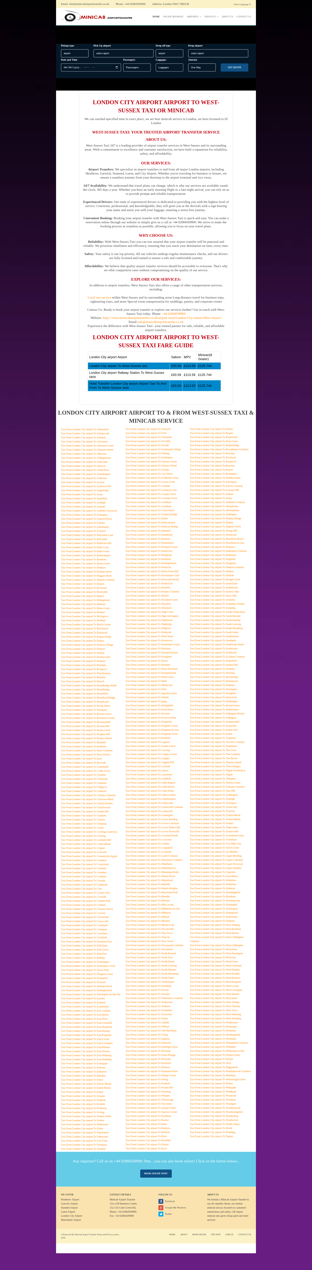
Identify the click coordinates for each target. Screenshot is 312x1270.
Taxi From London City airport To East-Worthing (86, 1059)
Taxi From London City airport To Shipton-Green (215, 526)
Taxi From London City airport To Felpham (83, 1100)
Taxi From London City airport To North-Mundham (152, 973)
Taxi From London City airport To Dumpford (84, 978)
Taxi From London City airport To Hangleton (148, 555)
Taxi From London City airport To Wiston (211, 1083)
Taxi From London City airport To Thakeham (213, 746)
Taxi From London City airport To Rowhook (213, 457)
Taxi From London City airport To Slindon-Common (217, 567)
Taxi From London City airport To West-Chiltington (216, 945)
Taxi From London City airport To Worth (211, 1128)
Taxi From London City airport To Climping (83, 823)
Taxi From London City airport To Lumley (147, 843)
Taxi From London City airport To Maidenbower (150, 868)
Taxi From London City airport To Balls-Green (85, 551)
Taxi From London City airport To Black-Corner (86, 624)
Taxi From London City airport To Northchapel (149, 981)
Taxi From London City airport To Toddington (214, 794)
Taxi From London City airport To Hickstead (148, 607)
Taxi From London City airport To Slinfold (212, 575)
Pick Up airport (102, 45)
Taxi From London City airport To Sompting (213, 607)
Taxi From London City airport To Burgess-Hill (85, 734)
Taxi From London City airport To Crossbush (84, 925)
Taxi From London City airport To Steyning (212, 673)
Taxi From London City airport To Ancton (82, 482)
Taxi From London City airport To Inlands (147, 697)
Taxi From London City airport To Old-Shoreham (150, 1030)
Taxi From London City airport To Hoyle (146, 660)
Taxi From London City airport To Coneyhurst (85, 864)
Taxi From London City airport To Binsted (83, 612)
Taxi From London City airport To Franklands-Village (153, 449)
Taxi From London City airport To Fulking (147, 453)
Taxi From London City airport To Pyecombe (148, 1103)
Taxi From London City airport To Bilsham (83, 604)
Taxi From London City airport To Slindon (212, 571)
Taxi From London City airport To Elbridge (83, 1075)
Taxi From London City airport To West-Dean (213, 949)
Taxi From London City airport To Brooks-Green (86, 713)
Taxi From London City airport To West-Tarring (214, 1002)
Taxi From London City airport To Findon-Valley (86, 1116)
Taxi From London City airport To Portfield (147, 1083)
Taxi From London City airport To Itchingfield (149, 705)
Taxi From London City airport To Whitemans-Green (217, 1051)
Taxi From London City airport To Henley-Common (152, 591)
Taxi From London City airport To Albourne (83, 453)
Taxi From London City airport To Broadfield (84, 693)
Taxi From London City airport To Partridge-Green (151, 1046)
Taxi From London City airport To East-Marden (85, 1047)
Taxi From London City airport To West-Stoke (213, 998)
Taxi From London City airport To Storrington (213, 689)
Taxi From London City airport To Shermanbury (215, 510)
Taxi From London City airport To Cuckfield (84, 937)
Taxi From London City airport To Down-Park (85, 970)
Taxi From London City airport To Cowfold (83, 896)
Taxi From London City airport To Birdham (83, 620)
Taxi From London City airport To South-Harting (215, 620)
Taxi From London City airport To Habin (146, 518)
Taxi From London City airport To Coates (82, 827)
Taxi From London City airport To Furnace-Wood (151, 465)
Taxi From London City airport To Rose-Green (214, 441)
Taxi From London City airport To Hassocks (148, 567)
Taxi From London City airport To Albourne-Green (87, 445)
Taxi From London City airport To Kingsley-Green (151, 725)
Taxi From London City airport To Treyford (212, 811)
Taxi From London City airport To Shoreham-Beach (216, 538)
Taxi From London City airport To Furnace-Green (151, 461)
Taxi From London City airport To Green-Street (149, 510)
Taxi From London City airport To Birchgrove (84, 616)
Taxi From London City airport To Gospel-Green (150, 494)
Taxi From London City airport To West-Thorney (215, 1006)
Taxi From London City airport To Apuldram (84, 498)
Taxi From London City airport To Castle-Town (85, 770)
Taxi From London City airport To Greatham (148, 506)
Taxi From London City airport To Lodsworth (149, 811)
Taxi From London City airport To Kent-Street (149, 709)
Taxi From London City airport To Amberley (84, 478)
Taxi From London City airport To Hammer (147, 538)
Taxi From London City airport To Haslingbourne (150, 563)
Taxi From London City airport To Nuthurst (147, 1006)
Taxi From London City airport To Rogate (211, 433)
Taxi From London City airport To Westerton (213, 1030)
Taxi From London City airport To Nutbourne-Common (154, 998)
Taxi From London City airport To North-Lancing (151, 965)
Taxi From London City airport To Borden (82, 653)
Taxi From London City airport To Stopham (212, 685)
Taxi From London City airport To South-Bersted (215, 616)
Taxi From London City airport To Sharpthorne (214, 506)
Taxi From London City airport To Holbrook (148, 632)
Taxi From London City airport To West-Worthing (215, 1018)
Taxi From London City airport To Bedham (83, 567)
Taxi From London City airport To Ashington (84, 514)
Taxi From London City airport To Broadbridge (85, 689)
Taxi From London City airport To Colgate (83, 848)
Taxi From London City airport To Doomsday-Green (88, 965)
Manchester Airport (71, 1219)
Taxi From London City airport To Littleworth (149, 803)
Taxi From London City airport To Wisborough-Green (217, 1079)
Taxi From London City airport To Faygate (83, 1096)
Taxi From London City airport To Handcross (148, 551)
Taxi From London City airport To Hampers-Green (151, 546)
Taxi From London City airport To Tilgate (211, 774)
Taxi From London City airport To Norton (147, 990)
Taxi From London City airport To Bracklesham (85, 673)
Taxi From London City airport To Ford (145, 433)
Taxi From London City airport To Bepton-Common (88, 579)
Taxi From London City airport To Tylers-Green (214, 847)
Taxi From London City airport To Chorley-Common (88, 795)
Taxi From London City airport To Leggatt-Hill (149, 762)
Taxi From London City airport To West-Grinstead (215, 965)
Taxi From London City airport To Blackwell (84, 632)
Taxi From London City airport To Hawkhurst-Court (152, 575)
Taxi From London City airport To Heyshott (148, 603)
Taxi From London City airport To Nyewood (148, 1014)
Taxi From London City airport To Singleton (212, 559)
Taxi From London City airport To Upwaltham (214, 876)
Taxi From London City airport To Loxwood (148, 839)
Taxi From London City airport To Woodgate (213, 1103)
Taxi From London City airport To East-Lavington (87, 1043)
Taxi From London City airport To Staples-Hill (214, 664)
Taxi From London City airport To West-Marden (215, 994)
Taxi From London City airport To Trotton (211, 823)
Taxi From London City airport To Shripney (212, 546)
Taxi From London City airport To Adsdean (83, 437)
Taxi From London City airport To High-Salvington (151, 616)
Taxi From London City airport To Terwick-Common (217, 742)
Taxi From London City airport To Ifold (145, 689)
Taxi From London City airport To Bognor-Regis (86, 636)
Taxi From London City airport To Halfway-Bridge (151, 526)
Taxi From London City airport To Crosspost (84, 929)
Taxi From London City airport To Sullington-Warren (217, 713)
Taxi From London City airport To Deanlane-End (86, 941)
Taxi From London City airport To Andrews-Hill (86, 486)
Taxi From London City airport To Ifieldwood (149, 685)
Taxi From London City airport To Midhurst (148, 912)
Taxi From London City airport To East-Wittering (86, 1055)
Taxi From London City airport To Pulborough (149, 1099)
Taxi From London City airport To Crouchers (84, 933)
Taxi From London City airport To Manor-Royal (150, 876)
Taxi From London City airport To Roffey (211, 429)
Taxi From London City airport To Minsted (147, 920)
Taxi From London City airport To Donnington (85, 961)
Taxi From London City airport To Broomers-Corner (88, 718)
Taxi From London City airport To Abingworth (85, 433)
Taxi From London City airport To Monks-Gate (149, 925)
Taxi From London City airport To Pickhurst (148, 1063)
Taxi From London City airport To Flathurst (83, 1148)
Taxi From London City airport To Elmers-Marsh (86, 1083)
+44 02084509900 (173, 313)
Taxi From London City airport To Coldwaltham (86, 844)
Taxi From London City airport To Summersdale (215, 721)
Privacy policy (112, 1234)
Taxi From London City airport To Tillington (213, 778)
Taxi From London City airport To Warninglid (213, 904)
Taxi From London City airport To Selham (211, 494)
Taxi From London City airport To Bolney (82, 640)
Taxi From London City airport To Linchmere (148, 774)
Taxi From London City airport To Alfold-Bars (85, 470)
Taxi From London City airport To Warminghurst (215, 892)
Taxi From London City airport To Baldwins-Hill (86, 543)
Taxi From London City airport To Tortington (213, 803)
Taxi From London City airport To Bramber (83, 677)
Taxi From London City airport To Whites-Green (215, 1055)
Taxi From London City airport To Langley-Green (151, 754)
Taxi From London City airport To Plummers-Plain (151, 1071)
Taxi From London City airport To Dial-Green (84, 949)
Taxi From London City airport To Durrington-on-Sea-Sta (90, 994)
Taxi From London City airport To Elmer (82, 1079)
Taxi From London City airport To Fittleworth (84, 1136)
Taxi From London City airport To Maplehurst (149, 880)
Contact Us (243, 16)
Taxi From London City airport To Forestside (148, 437)
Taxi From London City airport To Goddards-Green (152, 477)
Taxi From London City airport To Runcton (212, 465)
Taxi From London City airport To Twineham (213, 839)
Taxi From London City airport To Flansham (84, 1144)
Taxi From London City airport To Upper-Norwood (216, 864)
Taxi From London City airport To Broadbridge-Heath (89, 685)
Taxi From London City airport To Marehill (147, 884)
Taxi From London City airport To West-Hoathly (215, 973)
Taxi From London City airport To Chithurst (83, 791)
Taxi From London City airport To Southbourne (214, 636)
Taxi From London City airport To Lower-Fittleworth (152, 827)
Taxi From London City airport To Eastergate (84, 1063)
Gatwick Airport (69, 1203)
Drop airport (195, 45)
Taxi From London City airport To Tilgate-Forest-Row (218, 770)
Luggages (161, 59)
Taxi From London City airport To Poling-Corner (150, 1075)
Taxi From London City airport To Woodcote (213, 1095)
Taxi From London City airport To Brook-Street (85, 705)
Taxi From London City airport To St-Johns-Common (217, 656)
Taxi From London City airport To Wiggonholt (214, 1067)
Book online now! (156, 1173)
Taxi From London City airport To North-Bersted (150, 953)
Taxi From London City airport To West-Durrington (216, 953)
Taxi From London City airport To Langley (147, 758)
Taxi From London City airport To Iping (146, 701)
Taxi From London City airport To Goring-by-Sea (151, 490)
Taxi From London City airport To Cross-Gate (84, 921)
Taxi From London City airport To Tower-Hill (213, 807)
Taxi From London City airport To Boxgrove (84, 669)
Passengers (129, 59)
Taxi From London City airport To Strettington (214, 701)
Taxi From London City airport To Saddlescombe (215, 477)
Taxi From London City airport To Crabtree (83, 905)
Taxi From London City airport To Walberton (213, 880)
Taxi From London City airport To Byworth (83, 762)
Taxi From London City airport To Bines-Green (85, 608)
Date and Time (69, 59)
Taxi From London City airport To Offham (147, 1026)
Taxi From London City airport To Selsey (211, 498)
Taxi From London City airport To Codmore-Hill (86, 839)
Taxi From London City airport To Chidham (83, 783)
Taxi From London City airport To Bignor (82, 596)
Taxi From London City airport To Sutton (211, 733)
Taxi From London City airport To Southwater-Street (217, 644)
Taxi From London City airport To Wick (210, 1063)
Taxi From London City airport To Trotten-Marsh (215, 815)
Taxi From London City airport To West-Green (214, 961)
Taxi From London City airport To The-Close (213, 750)
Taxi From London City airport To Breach (82, 681)
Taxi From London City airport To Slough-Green (215, 579)
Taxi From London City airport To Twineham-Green (217, 835)
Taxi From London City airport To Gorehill (147, 486)
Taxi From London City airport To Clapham (83, 815)
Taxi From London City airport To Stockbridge (214, 677)
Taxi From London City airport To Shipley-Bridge (215, 518)
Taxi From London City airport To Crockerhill (84, 917)
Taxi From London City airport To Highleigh (148, 624)
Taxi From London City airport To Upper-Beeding (216, 855)
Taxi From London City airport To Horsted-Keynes (151, 652)
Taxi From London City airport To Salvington (213, 481)
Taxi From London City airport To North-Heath (149, 961)
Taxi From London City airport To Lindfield (148, 778)
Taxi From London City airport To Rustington (213, 473)
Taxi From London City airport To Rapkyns (147, 1128)
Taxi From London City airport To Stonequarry (214, 681)
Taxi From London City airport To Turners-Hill (214, 831)
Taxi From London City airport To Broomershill (85, 722)
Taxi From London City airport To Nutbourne (148, 1002)
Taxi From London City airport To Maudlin (147, 896)
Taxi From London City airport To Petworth (148, 1059)
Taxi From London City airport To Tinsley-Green (215, 782)
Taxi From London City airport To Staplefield (213, 660)
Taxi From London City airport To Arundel (83, 506)
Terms (99, 1234)
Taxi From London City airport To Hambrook (148, 534)
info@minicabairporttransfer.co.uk (89, 4)
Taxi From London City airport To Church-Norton (87, 803)
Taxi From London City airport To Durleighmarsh (86, 990)
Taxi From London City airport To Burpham (83, 746)
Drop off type (163, 45)
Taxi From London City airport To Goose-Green (150, 481)
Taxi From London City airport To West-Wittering (215, 1014)
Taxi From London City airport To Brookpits (84, 709)
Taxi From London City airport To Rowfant (212, 453)
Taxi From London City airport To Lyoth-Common (151, 855)
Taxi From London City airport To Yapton (211, 1136)
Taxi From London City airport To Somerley (212, 599)
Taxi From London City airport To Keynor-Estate (150, 717)
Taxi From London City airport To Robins (147, 1144)
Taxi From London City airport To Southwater (213, 648)
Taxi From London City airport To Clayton (83, 819)
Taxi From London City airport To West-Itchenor (215, 977)
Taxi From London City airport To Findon (82, 1120)
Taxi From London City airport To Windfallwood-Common (220, 1071)
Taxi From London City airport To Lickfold (147, 766)
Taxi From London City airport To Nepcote (147, 937)
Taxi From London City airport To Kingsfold (148, 721)
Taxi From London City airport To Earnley (83, 998)
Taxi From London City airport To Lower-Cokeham (152, 823)
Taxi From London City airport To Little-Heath (149, 790)
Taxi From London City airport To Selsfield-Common (217, 502)
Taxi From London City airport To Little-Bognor (150, 782)
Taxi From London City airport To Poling (146, 1079)
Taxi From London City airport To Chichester (84, 779)
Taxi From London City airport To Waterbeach (214, 912)
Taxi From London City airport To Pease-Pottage (150, 1055)
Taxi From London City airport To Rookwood (213, 437)
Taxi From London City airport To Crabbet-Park (85, 900)
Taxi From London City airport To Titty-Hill (212, 790)
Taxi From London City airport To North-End (148, 957)
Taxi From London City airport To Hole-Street (149, 636)
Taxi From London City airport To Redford (147, 1132)
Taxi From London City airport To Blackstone (84, 628)
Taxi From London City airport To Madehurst (148, 864)
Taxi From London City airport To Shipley (212, 522)
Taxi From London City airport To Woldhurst (213, 1091)
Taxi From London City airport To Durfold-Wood (86, 986)
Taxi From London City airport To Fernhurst (84, 1108)
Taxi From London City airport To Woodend (213, 1099)
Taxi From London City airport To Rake (146, 1124)
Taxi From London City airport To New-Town (149, 941)
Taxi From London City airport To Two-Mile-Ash (215, 843)
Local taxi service (99, 297)
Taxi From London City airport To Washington (214, 908)
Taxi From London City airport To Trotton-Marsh (215, 819)
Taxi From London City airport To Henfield (147, 587)
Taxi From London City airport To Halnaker (148, 530)
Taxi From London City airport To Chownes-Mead (87, 799)
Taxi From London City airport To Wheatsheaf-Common (219, 1042)
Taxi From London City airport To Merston (147, 900)
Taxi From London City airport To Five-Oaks (84, 1140)
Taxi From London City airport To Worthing (212, 1132)
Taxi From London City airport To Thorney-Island (215, 762)
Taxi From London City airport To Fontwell (147, 429)
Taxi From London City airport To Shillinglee (213, 514)
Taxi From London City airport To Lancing (147, 750)
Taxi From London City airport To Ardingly (83, 502)
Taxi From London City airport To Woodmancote (215, 1107)
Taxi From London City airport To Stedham (212, 668)
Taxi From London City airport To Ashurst (83, 522)
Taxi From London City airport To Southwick (213, 652)
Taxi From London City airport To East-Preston (85, 1051)
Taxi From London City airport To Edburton (83, 1071)
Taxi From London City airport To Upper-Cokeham (216, 859)
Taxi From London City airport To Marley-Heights (151, 888)
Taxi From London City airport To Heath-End (149, 583)
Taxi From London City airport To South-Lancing (215, 624)
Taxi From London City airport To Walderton (213, 884)
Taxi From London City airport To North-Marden (150, 969)
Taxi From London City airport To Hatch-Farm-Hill (151, 571)
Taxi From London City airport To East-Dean (84, 1018)
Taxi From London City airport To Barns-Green (85, 563)
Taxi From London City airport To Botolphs (83, 665)
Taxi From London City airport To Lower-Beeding (151, 819)
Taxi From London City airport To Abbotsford (84, 429)
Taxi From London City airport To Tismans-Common (217, 786)
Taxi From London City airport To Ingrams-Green (151, 693)
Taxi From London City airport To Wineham (212, 1075)
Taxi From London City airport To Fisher (82, 1128)
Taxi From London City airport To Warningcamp (215, 900)
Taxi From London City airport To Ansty (82, 494)
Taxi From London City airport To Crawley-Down (87, 909)
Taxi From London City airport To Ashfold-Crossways (89, 510)
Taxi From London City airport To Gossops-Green (151, 498)
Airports (192, 16)
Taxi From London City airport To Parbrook (148, 1042)
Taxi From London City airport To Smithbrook (214, 587)
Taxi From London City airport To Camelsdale (85, 766)
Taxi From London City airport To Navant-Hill (149, 929)
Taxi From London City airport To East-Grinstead (86, 1022)
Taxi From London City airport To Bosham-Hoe (85, 657)
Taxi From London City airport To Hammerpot (149, 542)
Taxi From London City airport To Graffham (148, 502)
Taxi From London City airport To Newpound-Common (154, 945)
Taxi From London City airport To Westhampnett (215, 1034)
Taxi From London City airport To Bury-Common (86, 750)
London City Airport (71, 1215)
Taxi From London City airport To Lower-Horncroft (152, 831)
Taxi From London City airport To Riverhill (147, 1140)
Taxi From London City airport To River (146, 1136)
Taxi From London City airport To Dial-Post (83, 953)
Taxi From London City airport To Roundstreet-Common (219, 449)
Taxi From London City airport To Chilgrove (84, 787)
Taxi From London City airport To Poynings (148, 1091)
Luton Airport (68, 1211)
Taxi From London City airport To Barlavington (85, 555)
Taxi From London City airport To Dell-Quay (84, 945)
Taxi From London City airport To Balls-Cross (85, 547)
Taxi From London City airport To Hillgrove (148, 628)
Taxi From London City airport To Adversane (84, 441)
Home (156, 16)
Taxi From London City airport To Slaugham (213, 563)
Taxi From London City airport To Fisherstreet (85, 1132)
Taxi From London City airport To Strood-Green (215, 705)
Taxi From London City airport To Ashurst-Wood (86, 518)
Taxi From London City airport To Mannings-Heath (152, 872)
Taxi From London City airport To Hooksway (149, 640)
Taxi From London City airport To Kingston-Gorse (151, 733)
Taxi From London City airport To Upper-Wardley (216, 868)
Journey (192, 59)
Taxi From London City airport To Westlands (213, 1038)
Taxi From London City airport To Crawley (83, 913)
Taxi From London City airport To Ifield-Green (149, 677)
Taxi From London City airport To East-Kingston (86, 1035)
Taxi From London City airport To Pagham (147, 1038)
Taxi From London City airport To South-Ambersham (217, 612)
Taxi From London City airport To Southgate (213, 640)
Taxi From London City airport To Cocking (83, 835)
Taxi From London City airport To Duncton (83, 982)
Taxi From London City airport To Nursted (147, 994)
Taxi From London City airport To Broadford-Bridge (88, 697)
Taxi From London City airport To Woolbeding (214, 1116)
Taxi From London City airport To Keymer (147, 713)
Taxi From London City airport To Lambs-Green (150, 746)
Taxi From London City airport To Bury (81, 758)
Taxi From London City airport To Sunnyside (213, 725)
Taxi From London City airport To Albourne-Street (87, 449)
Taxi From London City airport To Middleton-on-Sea (152, 908)
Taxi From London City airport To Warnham (213, 896)
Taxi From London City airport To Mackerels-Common (153, 859)
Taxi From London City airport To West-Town (214, 1010)
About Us (227, 16)
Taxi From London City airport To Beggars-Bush (86, 575)
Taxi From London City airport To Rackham (148, 1116)
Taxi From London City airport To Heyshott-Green (151, 599)
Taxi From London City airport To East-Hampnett (86, 1026)
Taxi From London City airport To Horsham (148, 648)
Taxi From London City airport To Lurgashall (148, 847)
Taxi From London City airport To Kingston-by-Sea (152, 729)
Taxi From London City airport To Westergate (213, 1026)
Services (210, 16)
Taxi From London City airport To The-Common (215, 754)
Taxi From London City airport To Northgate (148, 985)
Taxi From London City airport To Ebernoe (83, 1067)
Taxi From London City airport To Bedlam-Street (86, 571)
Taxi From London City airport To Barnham (83, 559)
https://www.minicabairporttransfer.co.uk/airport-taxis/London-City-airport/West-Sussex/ (161, 317)
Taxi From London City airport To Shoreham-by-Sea (217, 542)
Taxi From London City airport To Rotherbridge (214, 445)
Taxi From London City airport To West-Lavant (214, 985)
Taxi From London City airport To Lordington (149, 815)
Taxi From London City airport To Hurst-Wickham (151, 668)
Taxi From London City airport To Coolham (83, 868)
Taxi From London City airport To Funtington (149, 457)
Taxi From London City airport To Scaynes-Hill (214, 490)
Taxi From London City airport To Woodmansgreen (216, 1111)
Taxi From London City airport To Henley (147, 595)
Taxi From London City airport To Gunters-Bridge (151, 514)
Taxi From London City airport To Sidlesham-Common (218, 551)
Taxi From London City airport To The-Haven (213, 758)
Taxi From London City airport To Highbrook (149, 620)
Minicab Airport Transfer (233, 1199)
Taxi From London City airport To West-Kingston (215, 981)
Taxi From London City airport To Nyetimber (148, 1010)
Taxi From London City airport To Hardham (148, 559)
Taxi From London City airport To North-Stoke (149, 977)
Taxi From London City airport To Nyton (146, 1018)
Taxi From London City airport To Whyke (211, 1059)
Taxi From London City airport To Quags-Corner (150, 1107)
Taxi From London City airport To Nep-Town (149, 933)
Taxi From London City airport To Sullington (213, 717)
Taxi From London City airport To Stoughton (213, 693)
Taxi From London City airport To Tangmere (213, 738)
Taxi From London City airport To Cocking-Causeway (89, 831)
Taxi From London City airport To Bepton (82, 583)
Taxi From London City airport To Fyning (147, 469)
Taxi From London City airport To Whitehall (213, 1046)
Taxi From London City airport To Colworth (84, 852)
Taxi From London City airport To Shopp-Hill (213, 530)
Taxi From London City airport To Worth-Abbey (215, 1124)
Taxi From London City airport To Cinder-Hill (85, 811)
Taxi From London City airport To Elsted (82, 1091)
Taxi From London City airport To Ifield (146, 681)
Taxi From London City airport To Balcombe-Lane (87, 535)
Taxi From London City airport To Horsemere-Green (152, 644)
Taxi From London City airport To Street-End (213, 697)
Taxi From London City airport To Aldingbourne (86, 457)
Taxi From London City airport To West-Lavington (216, 990)
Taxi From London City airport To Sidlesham (213, 555)
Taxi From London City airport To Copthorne (84, 884)
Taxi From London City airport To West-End (213, 957)
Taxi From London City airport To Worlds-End (214, 1120)
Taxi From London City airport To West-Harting (214, 969)
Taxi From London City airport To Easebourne (85, 1006)
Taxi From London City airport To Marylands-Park (151, 892)
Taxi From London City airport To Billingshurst (85, 600)
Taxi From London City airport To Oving (146, 1034)
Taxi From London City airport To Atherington (85, 526)
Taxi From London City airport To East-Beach (85, 1014)
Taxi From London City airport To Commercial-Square (89, 856)
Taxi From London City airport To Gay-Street (148, 473)
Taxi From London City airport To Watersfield (213, 916)
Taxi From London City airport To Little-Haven (149, 786)
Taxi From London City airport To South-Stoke (214, 632)
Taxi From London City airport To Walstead (212, 888)
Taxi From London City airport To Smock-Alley (214, 591)
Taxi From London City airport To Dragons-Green (87, 974)
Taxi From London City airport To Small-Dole (213, 583)
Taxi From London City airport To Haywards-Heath (152, 579)
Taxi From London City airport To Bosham (83, 661)
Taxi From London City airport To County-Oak (85, 892)
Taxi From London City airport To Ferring (82, 1112)
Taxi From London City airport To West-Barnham (215, 929)
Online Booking (173, 16)
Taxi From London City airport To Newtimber (149, 949)
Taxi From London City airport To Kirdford (147, 738)
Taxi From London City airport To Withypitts (213, 1087)
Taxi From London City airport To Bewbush (84, 587)
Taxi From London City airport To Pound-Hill (149, 1087)
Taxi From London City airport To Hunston (147, 664)
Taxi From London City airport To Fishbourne (84, 1124)
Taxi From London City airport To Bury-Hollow (86, 754)
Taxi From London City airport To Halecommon (150, 522)
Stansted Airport (69, 1207)
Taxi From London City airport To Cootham (83, 876)
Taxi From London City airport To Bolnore (83, 648)
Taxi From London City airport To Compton (83, 860)
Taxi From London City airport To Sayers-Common (216, 486)
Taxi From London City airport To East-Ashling (85, 1010)
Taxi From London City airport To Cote (81, 888)
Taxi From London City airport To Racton (147, 1120)
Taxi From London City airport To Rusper (211, 469)
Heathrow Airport (70, 1199)
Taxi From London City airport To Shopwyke (213, 534)
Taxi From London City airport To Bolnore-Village (87, 644)
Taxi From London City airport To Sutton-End (213, 729)
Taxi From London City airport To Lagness (147, 742)
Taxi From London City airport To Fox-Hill (147, 441)
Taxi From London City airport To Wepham (212, 920)
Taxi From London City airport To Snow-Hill (213, 595)
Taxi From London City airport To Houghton (148, 656)
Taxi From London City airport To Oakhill (147, 1022)
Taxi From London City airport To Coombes (84, 872)
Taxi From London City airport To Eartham (83, 1002)
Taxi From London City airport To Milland (147, 916)
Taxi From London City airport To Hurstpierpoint (150, 673)
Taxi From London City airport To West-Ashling (215, 925)
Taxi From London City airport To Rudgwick (213, 461)
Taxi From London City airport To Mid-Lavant (149, 904)
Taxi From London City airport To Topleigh (212, 799)
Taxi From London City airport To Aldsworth (84, 461)
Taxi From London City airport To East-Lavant (85, 1039)
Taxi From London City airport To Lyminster (148, 851)
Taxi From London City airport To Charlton (83, 774)
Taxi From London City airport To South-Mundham (216, 628)
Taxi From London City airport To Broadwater (85, 701)
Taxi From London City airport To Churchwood (85, 807)
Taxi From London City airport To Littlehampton (150, 799)
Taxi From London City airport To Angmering (84, 490)
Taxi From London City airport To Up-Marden (214, 851)
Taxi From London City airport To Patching (147, 1051)
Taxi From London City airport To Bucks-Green (85, 730)
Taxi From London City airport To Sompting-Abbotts (217, 603)
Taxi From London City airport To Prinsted (147, 1095)
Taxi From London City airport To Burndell (83, 742)
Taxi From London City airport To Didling (83, 957)
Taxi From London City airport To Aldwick (83, 466)
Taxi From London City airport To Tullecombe (214, 827)
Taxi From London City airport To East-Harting (85, 1031)
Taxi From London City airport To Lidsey (146, 770)
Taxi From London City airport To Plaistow (147, 1067)
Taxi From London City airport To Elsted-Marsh (85, 1087)
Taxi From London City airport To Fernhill (83, 1104)
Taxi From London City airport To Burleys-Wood (86, 738)
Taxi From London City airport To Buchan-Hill (85, 726)
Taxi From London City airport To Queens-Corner (151, 1111)
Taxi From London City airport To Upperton (212, 872)
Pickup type (67, 45)
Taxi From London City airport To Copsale (83, 880)
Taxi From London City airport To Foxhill (147, 445)
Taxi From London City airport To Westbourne (214, 1022)
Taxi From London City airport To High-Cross (149, 612)
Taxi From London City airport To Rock (146, 1148)
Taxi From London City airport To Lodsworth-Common (154, 807)
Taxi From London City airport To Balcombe (84, 539)
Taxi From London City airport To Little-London (150, 794)
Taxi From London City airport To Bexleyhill (84, 592)
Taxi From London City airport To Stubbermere (214, 709)
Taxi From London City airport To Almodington (85, 474)
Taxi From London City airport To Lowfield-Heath (151, 835)
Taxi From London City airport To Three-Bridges (215, 766)
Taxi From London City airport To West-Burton (214, 933)
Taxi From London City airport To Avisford (83, 531)
